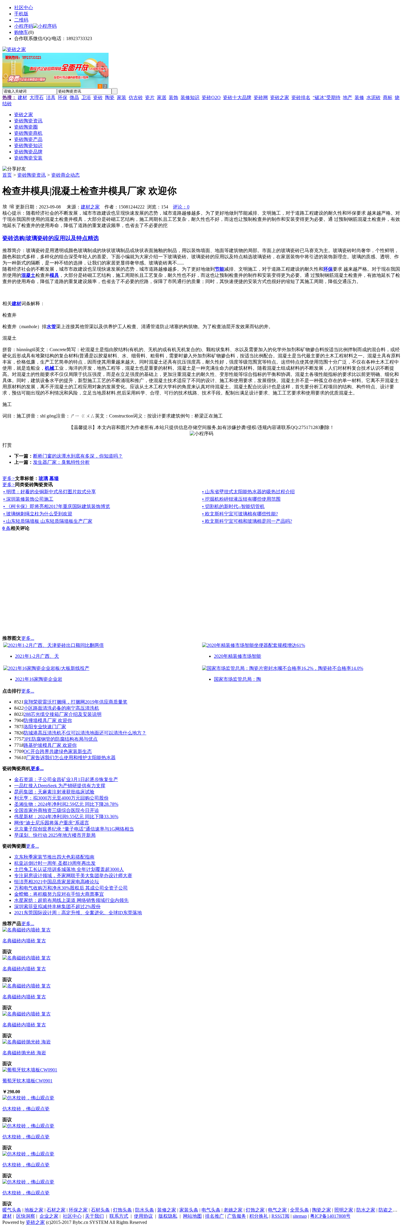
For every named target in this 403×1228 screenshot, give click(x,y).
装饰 (173, 97)
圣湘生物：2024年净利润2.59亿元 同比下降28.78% (66, 804)
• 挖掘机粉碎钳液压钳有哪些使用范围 (241, 499)
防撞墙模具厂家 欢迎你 (48, 720)
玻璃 (43, 478)
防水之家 (365, 1209)
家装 (121, 97)
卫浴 (86, 97)
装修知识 (190, 97)
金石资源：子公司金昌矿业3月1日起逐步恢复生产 (66, 779)
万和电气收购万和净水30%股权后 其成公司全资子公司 (71, 887)
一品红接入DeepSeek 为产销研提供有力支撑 (59, 785)
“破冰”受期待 (326, 97)
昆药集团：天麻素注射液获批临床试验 (54, 791)
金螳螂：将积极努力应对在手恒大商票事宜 (59, 894)
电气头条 (211, 1209)
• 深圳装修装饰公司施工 (28, 499)
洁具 (50, 97)
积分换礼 (258, 1216)
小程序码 (23, 26)
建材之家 (90, 206)
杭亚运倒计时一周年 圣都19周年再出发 (55, 863)
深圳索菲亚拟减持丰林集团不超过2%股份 (57, 906)
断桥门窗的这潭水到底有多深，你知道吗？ (78, 455)
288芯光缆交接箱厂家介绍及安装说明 (62, 714)
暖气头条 (11, 1209)
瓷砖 (98, 97)
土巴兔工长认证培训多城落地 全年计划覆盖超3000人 (69, 869)
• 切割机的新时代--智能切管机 (233, 506)
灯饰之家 (255, 1209)
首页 (7, 174)
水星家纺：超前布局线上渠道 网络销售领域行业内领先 (71, 900)
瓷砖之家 (279, 97)
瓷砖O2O (211, 97)
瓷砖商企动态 (65, 174)
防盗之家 (388, 1209)
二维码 (21, 19)
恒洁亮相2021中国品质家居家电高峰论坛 (56, 881)
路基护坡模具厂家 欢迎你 (50, 745)
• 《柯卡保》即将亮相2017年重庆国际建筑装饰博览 (56, 506)
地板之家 (33, 1209)
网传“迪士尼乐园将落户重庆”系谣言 (51, 822)
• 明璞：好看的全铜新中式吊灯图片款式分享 (49, 491)
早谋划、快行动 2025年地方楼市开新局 (55, 835)
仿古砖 (136, 97)
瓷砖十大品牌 (237, 97)
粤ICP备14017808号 (330, 1216)
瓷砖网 (261, 97)
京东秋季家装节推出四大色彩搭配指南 (54, 856)
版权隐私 (167, 1216)
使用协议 (143, 1216)
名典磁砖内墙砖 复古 (24, 940)
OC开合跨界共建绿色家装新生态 (58, 751)
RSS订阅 (280, 1216)
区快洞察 (25, 1216)
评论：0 (181, 206)
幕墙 (54, 478)
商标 (387, 97)
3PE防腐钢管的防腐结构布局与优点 (61, 739)
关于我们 (94, 1216)
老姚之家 (233, 1209)
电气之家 (277, 1209)
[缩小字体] (11, 206)
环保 (62, 97)
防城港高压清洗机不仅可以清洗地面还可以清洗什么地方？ (85, 732)
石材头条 (100, 1209)
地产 (347, 97)
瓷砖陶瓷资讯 (31, 174)
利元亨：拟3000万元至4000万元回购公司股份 (61, 797)
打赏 (7, 445)
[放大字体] (4, 206)
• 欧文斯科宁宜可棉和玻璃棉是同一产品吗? (247, 521)
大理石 (37, 97)
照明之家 (343, 1209)
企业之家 (49, 1216)
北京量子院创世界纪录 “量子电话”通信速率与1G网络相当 (74, 828)
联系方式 (118, 1216)
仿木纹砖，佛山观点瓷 (26, 1108)
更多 (8, 478)
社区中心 (23, 7)
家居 (161, 97)
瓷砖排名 (300, 97)
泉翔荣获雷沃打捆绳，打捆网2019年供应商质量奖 (75, 701)
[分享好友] (14, 169)
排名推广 (214, 1216)
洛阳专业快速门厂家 (45, 726)
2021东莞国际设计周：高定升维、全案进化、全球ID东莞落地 (78, 912)
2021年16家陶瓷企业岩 (38, 679)
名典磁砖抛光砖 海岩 (24, 1052)
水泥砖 (373, 97)
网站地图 (192, 1216)
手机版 (21, 13)
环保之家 (78, 1209)
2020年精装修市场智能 (237, 656)
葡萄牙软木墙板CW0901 (27, 1080)
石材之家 (56, 1209)
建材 (22, 97)
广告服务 (236, 1216)
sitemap (300, 1216)
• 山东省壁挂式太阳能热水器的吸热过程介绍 (248, 491)
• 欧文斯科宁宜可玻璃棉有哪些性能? (240, 513)
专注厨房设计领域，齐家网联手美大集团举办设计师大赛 (73, 875)
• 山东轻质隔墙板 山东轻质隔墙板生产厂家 (47, 521)
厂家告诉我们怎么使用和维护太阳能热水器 (71, 757)
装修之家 (166, 1209)
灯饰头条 (122, 1209)
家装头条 (188, 1209)
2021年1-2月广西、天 (37, 656)
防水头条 (144, 1209)
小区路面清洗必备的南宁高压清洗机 (61, 708)
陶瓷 (109, 97)
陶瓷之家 (321, 1209)
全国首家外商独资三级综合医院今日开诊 (56, 810)
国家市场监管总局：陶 (237, 679)
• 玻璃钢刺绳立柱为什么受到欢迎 (37, 513)
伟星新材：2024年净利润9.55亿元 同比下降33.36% (66, 816)
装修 (359, 97)
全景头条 (299, 1209)
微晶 (74, 97)
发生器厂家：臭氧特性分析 (61, 462)
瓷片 (150, 97)
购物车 (21, 32)
